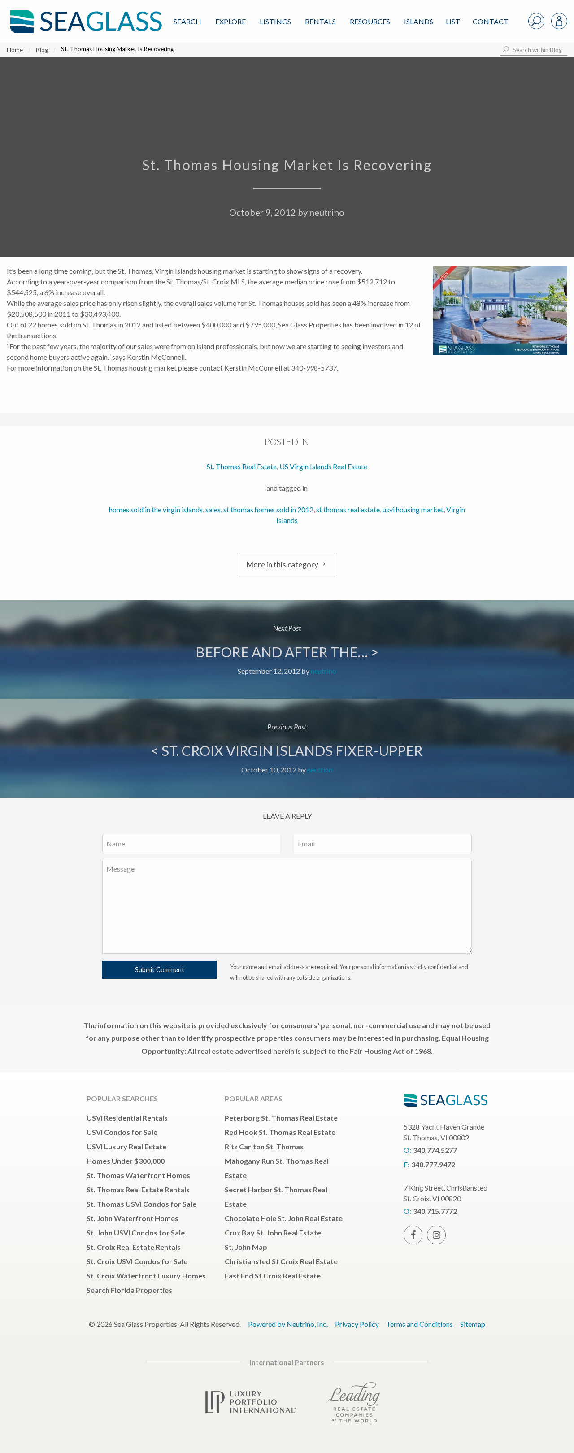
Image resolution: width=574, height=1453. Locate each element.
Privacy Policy (357, 1324)
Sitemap (472, 1324)
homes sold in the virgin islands (156, 509)
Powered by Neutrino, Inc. (288, 1324)
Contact (491, 21)
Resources (370, 21)
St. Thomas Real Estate (242, 466)
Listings (275, 21)
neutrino (326, 212)
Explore (230, 21)
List (453, 21)
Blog (42, 49)
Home (15, 49)
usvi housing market (413, 509)
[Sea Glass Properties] (84, 14)
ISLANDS (418, 21)
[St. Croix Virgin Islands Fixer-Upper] (287, 748)
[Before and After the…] (287, 649)
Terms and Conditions (419, 1324)
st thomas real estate (348, 509)
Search (187, 21)
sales (213, 509)
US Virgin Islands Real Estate (323, 466)
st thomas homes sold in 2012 (268, 509)
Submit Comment (159, 969)
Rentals (320, 21)
